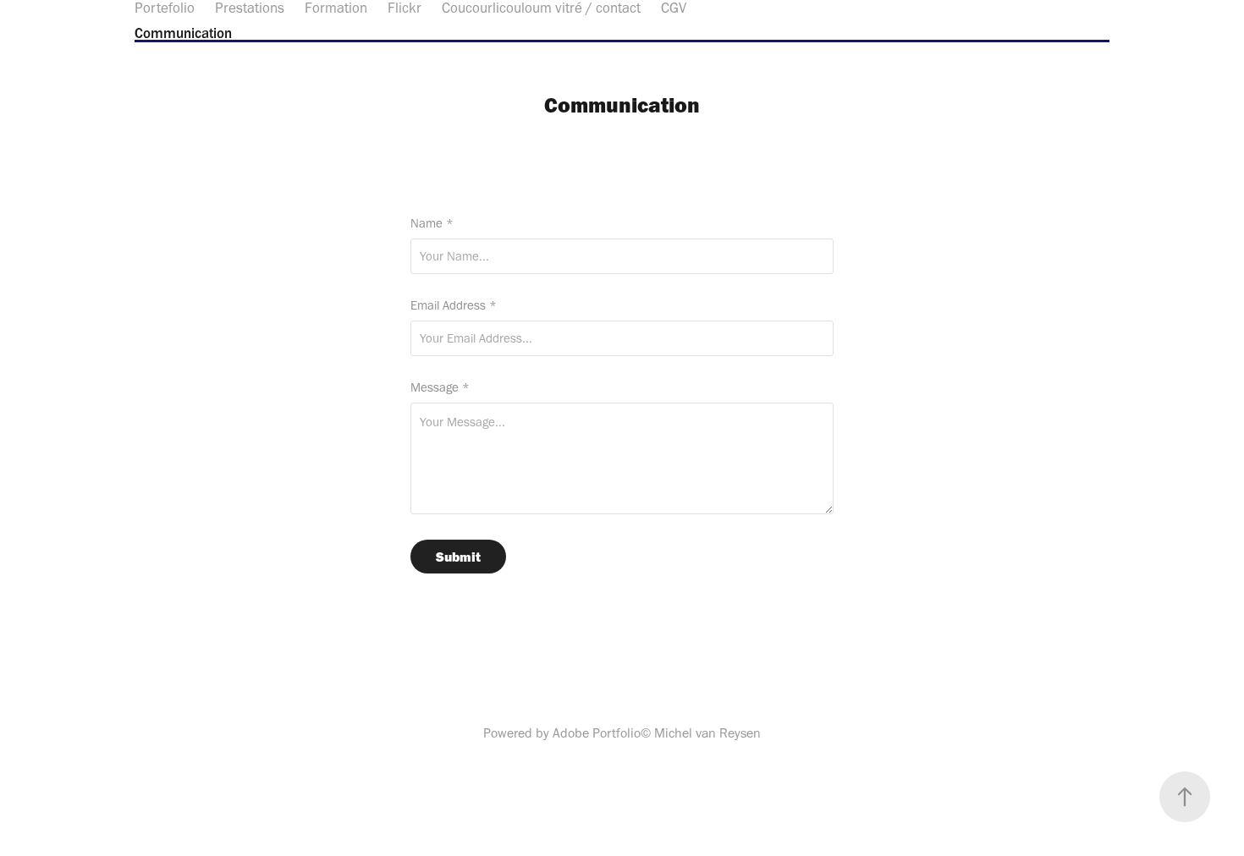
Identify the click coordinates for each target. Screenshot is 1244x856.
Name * (432, 223)
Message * (440, 387)
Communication (183, 33)
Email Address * (453, 305)
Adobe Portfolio (597, 733)
